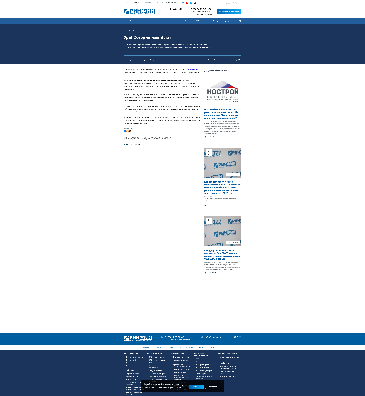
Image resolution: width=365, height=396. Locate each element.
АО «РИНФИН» (193, 70)
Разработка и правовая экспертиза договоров (228, 367)
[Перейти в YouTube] (237, 337)
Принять (196, 387)
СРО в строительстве (156, 357)
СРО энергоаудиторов (157, 374)
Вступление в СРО (192, 21)
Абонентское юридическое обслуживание (229, 358)
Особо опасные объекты (158, 377)
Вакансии (203, 347)
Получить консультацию (229, 11)
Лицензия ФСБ (131, 380)
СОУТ (214, 273)
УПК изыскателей (202, 368)
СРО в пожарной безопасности (155, 367)
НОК (213, 137)
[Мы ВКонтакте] (183, 3)
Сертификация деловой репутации (181, 361)
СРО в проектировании (157, 360)
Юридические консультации (225, 363)
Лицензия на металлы (133, 363)
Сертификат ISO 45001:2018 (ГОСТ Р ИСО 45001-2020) (181, 377)
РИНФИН (136, 144)
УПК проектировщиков (204, 365)
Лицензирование (137, 21)
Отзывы (137, 3)
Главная (127, 3)
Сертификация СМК (180, 372)
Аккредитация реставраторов (131, 370)
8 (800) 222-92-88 (201, 9)
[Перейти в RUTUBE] (240, 337)
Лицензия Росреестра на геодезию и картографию (135, 388)
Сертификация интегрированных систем (181, 365)
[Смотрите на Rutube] (195, 3)
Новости (147, 3)
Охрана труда (201, 374)
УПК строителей (201, 362)
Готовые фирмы (164, 21)
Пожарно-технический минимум (204, 377)
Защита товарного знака (229, 376)
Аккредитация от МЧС (134, 374)
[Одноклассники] (127, 131)
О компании (171, 3)
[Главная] (139, 11)
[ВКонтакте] (125, 131)
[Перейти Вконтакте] (235, 337)
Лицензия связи (131, 366)
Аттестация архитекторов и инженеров (135, 383)
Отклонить (213, 387)
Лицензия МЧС (131, 360)
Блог (179, 347)
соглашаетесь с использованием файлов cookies (163, 388)
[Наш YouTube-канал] (187, 3)
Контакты (159, 3)
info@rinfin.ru (178, 9)
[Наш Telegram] (191, 3)
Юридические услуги (222, 21)
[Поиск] (240, 21)
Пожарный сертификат (181, 357)
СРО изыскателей (155, 363)
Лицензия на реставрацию (135, 357)
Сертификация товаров (181, 370)
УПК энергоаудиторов (204, 371)
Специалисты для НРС (157, 371)
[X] (130, 131)
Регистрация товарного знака (228, 372)
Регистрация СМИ (132, 377)
